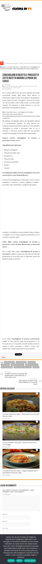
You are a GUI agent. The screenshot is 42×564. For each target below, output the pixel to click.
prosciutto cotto (17, 364)
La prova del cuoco (13, 67)
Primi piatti (9, 87)
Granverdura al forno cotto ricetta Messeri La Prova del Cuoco (27, 381)
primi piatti (5, 364)
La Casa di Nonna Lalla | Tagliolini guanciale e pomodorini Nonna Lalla (20, 472)
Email (4, 521)
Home (4, 67)
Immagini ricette (17, 86)
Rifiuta (19, 561)
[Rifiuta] (39, 549)
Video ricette (16, 87)
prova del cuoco (32, 364)
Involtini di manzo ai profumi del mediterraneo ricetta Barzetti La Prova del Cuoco (16, 374)
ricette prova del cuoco (23, 367)
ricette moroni (7, 367)
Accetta (11, 561)
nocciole (32, 362)
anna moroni (9, 362)
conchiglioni (21, 362)
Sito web (5, 528)
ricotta (36, 367)
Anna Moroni (24, 67)
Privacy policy (30, 561)
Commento (6, 494)
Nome (5, 514)
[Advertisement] (21, 38)
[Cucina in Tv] (21, 8)
